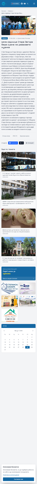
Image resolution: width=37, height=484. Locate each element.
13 (18, 342)
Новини (10, 11)
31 (5, 350)
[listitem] (15, 3)
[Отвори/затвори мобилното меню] (34, 3)
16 (32, 342)
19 (14, 344)
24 (5, 347)
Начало (3, 11)
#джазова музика (24, 136)
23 (32, 344)
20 (18, 344)
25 (9, 347)
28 (23, 347)
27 (18, 347)
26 (14, 347)
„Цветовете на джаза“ (9, 120)
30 (32, 347)
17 (5, 344)
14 (23, 342)
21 (23, 344)
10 (5, 342)
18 (9, 344)
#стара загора (6, 136)
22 (27, 344)
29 (27, 347)
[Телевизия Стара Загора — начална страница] (4, 3)
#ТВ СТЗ (15, 136)
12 (14, 342)
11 (9, 342)
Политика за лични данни (11, 475)
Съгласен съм (18, 479)
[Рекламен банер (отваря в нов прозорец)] (9, 288)
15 (27, 342)
